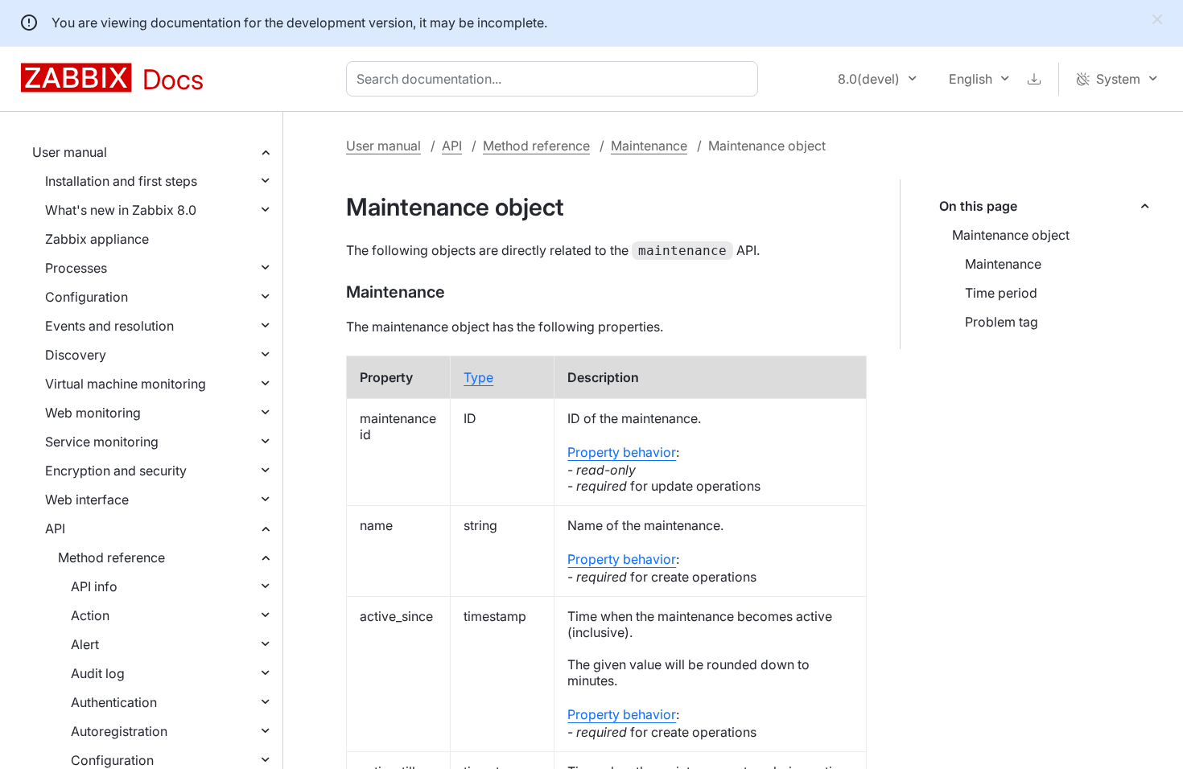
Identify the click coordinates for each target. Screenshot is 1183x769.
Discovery (75, 355)
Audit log (98, 673)
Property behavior (621, 452)
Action (90, 615)
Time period (1001, 293)
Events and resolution (109, 326)
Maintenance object (1011, 235)
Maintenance (649, 146)
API (55, 528)
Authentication (114, 702)
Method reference (111, 557)
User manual (69, 152)
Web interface (87, 499)
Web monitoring (93, 413)
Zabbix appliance (97, 239)
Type (478, 377)
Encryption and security (116, 471)
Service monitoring (102, 442)
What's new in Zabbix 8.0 (120, 210)
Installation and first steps (121, 181)
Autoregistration (119, 731)
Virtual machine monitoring (125, 384)
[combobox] (555, 79)
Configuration (86, 297)
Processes (76, 268)
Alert (85, 644)
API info (94, 586)
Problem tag (1001, 322)
